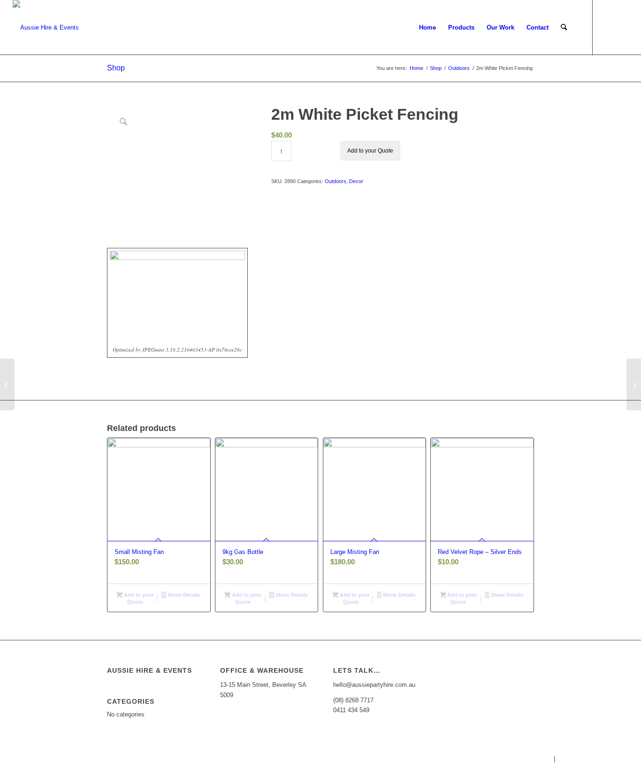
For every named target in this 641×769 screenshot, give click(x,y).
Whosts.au (537, 758)
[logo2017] (46, 27)
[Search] (564, 27)
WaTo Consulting (618, 758)
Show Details (183, 595)
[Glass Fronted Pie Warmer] (633, 384)
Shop (116, 68)
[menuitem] (427, 27)
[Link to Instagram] (621, 27)
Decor (356, 181)
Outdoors (335, 181)
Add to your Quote (370, 150)
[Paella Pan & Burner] (7, 384)
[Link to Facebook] (607, 27)
